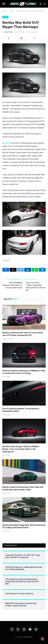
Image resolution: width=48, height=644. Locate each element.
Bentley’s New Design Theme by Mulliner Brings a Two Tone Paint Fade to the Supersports (20, 449)
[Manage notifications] (42, 639)
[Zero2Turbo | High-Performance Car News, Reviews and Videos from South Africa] (23, 4)
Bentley (5, 143)
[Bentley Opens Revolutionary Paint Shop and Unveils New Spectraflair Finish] (24, 471)
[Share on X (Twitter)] (34, 38)
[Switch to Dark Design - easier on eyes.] (44, 4)
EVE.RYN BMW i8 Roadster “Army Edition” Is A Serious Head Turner (12, 285)
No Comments (33, 32)
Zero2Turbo (8, 32)
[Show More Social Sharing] (43, 38)
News (5, 17)
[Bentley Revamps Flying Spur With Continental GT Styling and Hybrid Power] (24, 509)
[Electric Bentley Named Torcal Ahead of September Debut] (24, 393)
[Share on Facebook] (8, 38)
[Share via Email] (21, 38)
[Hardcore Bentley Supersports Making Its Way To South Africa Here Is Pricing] (24, 355)
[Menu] (3, 3)
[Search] (40, 3)
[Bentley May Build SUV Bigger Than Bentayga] (24, 67)
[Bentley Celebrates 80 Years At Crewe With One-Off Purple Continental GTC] (24, 317)
